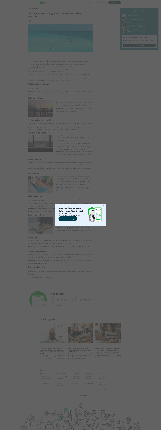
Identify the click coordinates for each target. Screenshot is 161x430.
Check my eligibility (68, 219)
